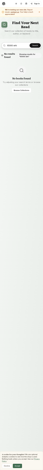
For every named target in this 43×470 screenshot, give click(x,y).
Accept (17, 466)
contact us (15, 12)
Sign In (37, 4)
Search (35, 45)
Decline (7, 466)
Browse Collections (21, 90)
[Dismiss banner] (39, 12)
